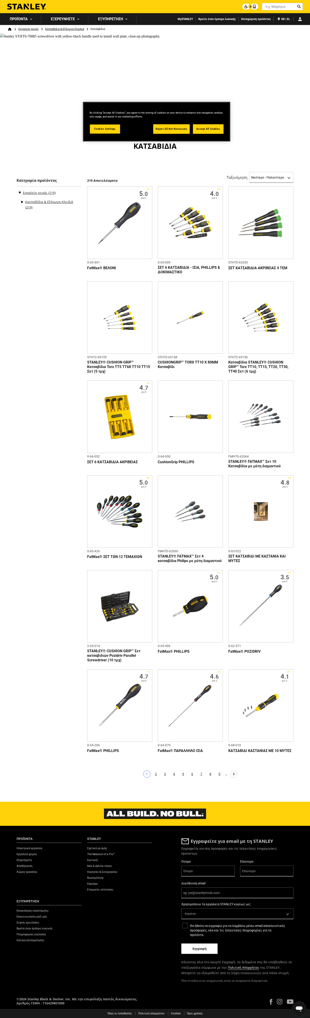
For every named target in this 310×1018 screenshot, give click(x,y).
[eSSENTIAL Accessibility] (250, 6)
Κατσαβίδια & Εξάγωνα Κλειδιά (64, 29)
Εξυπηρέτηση (110, 19)
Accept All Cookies (208, 128)
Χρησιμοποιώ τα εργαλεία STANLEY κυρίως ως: (216, 904)
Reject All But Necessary (171, 128)
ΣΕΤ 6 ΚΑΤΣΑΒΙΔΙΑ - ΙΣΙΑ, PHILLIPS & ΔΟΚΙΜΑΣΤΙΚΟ (189, 269)
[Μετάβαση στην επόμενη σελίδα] (233, 774)
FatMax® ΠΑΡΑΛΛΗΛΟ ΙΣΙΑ (180, 751)
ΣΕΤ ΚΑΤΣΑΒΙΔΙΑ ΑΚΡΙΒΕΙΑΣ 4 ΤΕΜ (257, 268)
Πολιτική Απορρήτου (243, 967)
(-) (19, 192)
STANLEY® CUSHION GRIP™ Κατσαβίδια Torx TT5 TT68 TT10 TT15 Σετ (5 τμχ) (118, 366)
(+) (22, 202)
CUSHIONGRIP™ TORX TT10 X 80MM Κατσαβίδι (188, 364)
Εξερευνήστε (63, 19)
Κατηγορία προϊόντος (37, 180)
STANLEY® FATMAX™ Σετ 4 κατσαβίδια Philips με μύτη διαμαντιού (190, 558)
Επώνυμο (246, 861)
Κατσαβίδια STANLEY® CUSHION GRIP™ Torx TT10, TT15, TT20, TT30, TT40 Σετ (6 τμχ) (258, 366)
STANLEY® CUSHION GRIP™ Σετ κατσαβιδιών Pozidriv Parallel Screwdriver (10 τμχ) (113, 655)
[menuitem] (20, 19)
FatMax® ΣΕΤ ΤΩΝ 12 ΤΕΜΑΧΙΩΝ (114, 557)
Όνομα (186, 861)
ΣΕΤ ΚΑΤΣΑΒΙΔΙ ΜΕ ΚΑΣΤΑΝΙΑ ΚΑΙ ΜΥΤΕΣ (257, 558)
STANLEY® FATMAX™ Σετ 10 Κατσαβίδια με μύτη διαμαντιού (254, 463)
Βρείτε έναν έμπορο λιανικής (217, 19)
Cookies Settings (105, 128)
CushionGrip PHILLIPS (176, 462)
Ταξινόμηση (237, 177)
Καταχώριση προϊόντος (256, 19)
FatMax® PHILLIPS (173, 651)
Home (9, 29)
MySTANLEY (185, 19)
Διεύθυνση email (193, 883)
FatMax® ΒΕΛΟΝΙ (101, 268)
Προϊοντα (19, 19)
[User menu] (300, 19)
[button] (271, 1002)
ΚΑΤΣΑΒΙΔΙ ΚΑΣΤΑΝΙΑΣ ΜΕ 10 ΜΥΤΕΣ (259, 751)
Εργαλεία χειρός (28, 29)
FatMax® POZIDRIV (244, 651)
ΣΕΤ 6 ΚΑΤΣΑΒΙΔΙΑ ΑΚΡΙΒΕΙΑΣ (112, 462)
